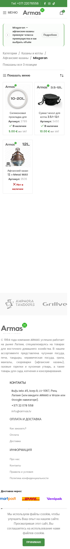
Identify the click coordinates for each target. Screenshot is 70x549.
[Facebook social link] (45, 3)
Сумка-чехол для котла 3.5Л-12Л (49, 115)
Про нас (15, 459)
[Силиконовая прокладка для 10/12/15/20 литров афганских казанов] (18, 97)
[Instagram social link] (49, 3)
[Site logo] (33, 12)
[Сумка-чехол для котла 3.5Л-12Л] (49, 97)
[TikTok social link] (54, 3)
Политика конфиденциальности (29, 478)
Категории (10, 53)
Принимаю (33, 542)
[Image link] (14, 328)
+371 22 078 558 (22, 405)
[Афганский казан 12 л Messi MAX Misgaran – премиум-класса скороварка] (18, 154)
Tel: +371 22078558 (25, 3)
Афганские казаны (16, 58)
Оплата (14, 435)
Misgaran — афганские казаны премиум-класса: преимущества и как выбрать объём (35, 35)
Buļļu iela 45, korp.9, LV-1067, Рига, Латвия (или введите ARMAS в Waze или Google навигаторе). (38, 395)
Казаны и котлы (32, 53)
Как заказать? (18, 428)
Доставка (15, 441)
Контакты (15, 465)
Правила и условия (21, 472)
